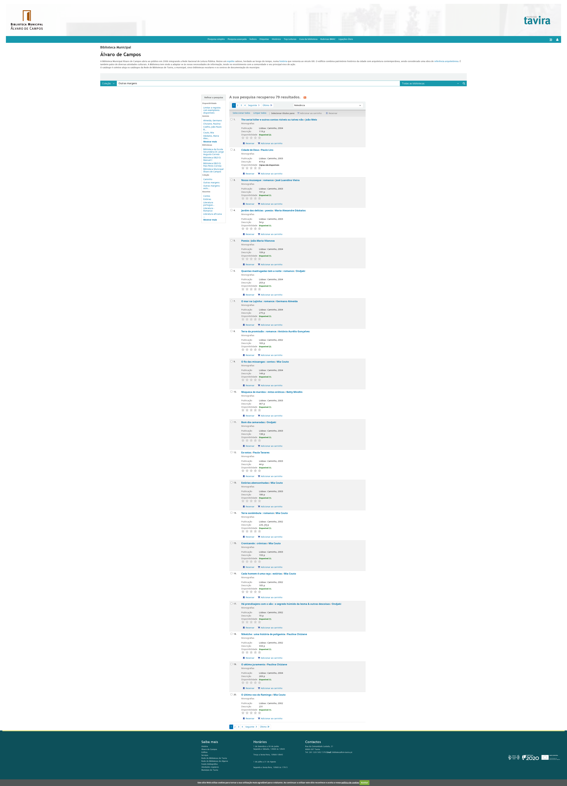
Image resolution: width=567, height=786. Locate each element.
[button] (551, 39)
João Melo (311, 119)
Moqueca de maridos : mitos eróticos (263, 392)
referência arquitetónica (446, 61)
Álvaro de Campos (209, 749)
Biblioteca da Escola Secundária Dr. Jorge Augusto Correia (213, 152)
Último (266, 105)
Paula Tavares (261, 452)
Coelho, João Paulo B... (212, 128)
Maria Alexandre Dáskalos (290, 210)
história (283, 61)
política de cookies (350, 782)
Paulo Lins (267, 150)
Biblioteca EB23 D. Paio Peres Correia (212, 164)
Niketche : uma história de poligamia (263, 634)
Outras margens (211, 182)
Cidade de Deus (250, 150)
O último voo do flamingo (256, 695)
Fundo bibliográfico (209, 764)
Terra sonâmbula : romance (257, 513)
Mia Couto (283, 361)
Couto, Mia (208, 132)
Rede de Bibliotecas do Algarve (214, 761)
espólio (231, 61)
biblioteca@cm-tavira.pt (342, 752)
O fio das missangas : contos (258, 361)
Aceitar (364, 782)
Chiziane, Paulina (211, 123)
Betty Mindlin (294, 392)
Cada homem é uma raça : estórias (261, 573)
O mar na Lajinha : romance (257, 301)
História (204, 746)
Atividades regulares (210, 767)
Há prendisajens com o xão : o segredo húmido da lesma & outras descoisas (285, 604)
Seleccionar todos (241, 113)
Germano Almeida (287, 301)
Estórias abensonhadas (255, 483)
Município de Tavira (209, 770)
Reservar (249, 143)
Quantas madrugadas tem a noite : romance (267, 271)
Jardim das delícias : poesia (257, 210)
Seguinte (253, 105)
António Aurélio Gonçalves (294, 331)
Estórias (207, 199)
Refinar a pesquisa (213, 97)
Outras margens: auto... (211, 187)
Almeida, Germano (212, 120)
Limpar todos (259, 113)
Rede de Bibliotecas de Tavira (214, 758)
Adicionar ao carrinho (271, 143)
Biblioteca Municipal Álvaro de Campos (213, 170)
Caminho (207, 179)
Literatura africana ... (212, 215)
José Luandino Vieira (288, 180)
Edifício (204, 752)
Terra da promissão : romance (258, 331)
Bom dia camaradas (253, 422)
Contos (206, 196)
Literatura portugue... (208, 204)
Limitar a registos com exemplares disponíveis (212, 110)
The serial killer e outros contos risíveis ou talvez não (272, 119)
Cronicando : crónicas (254, 543)
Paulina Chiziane (297, 634)
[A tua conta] (557, 39)
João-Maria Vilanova (263, 241)
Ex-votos (246, 452)
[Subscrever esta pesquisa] (304, 97)
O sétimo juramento (253, 664)
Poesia (245, 241)
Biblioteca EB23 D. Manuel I (212, 159)
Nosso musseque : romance (257, 180)
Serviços (204, 755)
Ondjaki (300, 271)
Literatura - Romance (208, 209)
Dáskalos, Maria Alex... (211, 137)
